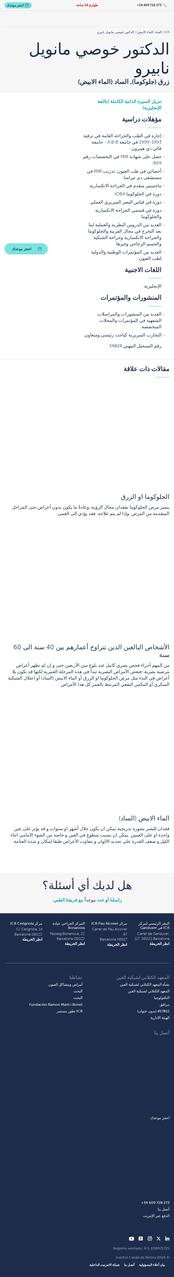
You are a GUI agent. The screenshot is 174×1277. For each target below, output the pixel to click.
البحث (77, 991)
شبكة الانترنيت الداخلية (104, 1265)
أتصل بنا (163, 1209)
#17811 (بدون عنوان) (153, 1011)
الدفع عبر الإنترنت (156, 1216)
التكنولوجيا (161, 998)
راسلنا (116, 899)
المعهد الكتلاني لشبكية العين (148, 991)
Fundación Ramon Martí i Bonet (55, 1004)
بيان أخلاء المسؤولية (152, 1265)
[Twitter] (159, 1239)
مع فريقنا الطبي (68, 899)
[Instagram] (149, 1239)
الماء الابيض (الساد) (144, 818)
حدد (100, 899)
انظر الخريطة (159, 944)
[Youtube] (131, 1239)
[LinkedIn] (167, 1239)
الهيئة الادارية (159, 1018)
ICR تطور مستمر (69, 1011)
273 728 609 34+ (149, 5)
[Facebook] (141, 1239)
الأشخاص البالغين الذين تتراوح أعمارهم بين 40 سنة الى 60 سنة (91, 651)
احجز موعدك (15, 5)
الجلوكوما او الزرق (145, 496)
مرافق (164, 1004)
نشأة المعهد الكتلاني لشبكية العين (144, 984)
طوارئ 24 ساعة (87, 5)
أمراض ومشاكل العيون (65, 984)
